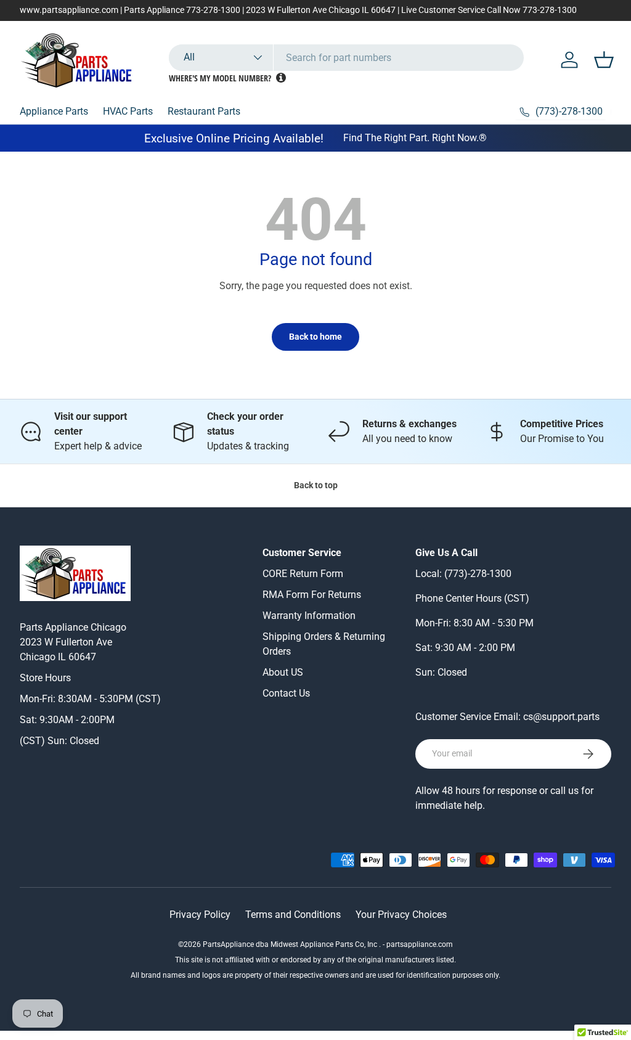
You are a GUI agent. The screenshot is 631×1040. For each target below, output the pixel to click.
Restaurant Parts (204, 111)
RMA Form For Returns (312, 594)
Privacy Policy (199, 914)
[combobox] (346, 57)
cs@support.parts (561, 717)
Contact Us (286, 693)
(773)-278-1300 (477, 573)
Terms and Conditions (293, 914)
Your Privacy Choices (401, 914)
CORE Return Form (303, 573)
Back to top (316, 485)
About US (283, 672)
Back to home (315, 337)
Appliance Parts (54, 111)
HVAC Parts (128, 111)
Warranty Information (309, 615)
